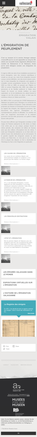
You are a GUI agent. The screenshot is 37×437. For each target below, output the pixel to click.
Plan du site (14, 364)
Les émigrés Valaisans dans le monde (18, 273)
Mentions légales (26, 364)
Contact (6, 364)
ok (18, 433)
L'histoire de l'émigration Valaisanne (17, 294)
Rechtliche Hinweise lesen (9, 428)
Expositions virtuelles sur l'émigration (17, 284)
